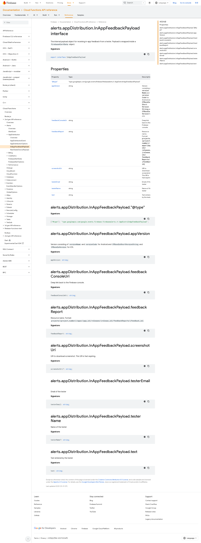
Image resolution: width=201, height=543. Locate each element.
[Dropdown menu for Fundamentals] (28, 15)
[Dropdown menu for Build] (30, 3)
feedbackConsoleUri (59, 120)
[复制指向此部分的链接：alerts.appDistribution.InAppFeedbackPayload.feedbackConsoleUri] (71, 276)
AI (34, 15)
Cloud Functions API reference (40, 10)
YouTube (93, 512)
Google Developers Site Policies (93, 482)
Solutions (49, 3)
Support (82, 3)
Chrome (74, 529)
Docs (69, 3)
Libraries (37, 512)
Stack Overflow (151, 504)
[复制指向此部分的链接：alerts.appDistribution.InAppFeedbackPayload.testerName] (63, 421)
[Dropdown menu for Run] (41, 3)
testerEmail (56, 182)
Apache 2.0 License (60, 482)
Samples (80, 15)
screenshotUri (57, 168)
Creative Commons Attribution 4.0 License (113, 480)
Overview (7, 15)
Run (36, 3)
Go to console (185, 3)
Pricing (60, 3)
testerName (56, 188)
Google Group (150, 508)
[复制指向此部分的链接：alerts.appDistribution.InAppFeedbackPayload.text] (139, 452)
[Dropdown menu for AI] (38, 15)
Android (63, 529)
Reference (69, 15)
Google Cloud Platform (100, 529)
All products (118, 529)
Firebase (54, 22)
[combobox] (134, 3)
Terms (36, 538)
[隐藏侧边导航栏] (28, 538)
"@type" (55, 82)
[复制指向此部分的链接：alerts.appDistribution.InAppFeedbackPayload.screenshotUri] (58, 350)
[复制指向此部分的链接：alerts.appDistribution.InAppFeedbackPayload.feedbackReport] (65, 312)
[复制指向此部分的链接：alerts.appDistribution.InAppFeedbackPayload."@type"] (147, 207)
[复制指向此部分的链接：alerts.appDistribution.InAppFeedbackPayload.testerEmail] (53, 385)
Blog (174, 3)
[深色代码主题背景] (145, 54)
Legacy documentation (154, 519)
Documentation (11, 10)
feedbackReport (58, 131)
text (53, 195)
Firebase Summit (96, 504)
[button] (14, 36)
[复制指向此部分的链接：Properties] (71, 69)
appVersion (56, 86)
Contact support (151, 500)
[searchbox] (15, 22)
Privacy (43, 538)
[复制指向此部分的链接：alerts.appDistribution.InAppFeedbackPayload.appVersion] (53, 238)
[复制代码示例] (148, 54)
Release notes (150, 512)
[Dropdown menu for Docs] (74, 3)
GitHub (36, 515)
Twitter (92, 508)
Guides (36, 500)
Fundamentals (20, 15)
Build (26, 3)
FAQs (147, 515)
